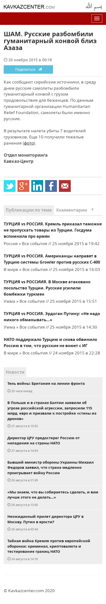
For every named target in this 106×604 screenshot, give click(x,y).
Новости (15, 372)
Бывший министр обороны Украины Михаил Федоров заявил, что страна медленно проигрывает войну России (50, 471)
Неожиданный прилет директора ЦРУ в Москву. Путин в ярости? (45, 522)
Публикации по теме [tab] (29, 210)
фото (29, 143)
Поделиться (26, 69)
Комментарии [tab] (74, 210)
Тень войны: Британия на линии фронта (46, 387)
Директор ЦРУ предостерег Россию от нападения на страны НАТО (43, 444)
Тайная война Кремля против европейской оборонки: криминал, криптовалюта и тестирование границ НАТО (48, 549)
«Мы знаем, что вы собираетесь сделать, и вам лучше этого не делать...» (52, 498)
